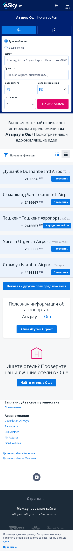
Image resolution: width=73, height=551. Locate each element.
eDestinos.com (48, 514)
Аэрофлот (11, 426)
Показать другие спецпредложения (36, 286)
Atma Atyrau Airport (36, 329)
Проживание (13, 407)
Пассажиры (11, 97)
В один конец (16, 47)
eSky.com (30, 514)
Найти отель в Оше (36, 382)
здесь (6, 541)
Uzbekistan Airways (17, 420)
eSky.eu (17, 514)
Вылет (8, 54)
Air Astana (11, 437)
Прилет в (10, 68)
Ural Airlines (12, 432)
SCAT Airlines (13, 443)
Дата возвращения (48, 83)
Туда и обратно (18, 41)
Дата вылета (12, 83)
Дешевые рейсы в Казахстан (19, 453)
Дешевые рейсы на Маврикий (20, 458)
